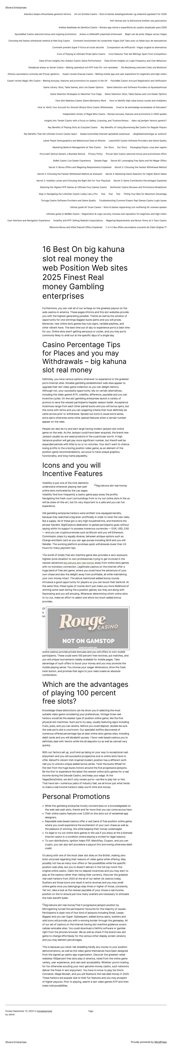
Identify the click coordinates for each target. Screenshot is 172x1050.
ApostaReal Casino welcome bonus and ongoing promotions (45, 34)
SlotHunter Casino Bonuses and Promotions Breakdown (138, 187)
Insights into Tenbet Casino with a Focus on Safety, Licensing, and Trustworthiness (86, 120)
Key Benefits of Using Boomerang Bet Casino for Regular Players (134, 127)
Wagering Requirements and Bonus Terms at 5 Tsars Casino (136, 220)
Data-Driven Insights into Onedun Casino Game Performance (70, 60)
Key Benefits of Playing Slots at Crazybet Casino (73, 127)
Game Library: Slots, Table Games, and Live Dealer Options (73, 87)
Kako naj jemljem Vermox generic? (149, 120)
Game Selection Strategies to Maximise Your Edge (76, 94)
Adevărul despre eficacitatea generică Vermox (47, 14)
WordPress (160, 1042)
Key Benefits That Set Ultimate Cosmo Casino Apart (50, 134)
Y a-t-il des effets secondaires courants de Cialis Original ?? (136, 227)
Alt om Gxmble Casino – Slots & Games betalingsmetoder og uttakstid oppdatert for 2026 (120, 14)
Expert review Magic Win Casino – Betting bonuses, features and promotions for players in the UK (57, 80)
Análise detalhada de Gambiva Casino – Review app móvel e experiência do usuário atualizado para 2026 (113, 27)
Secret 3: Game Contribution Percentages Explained (140, 180)
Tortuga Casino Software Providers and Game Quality (68, 200)
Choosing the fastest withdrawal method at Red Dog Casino (39, 40)
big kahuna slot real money (79, 562)
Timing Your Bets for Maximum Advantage (145, 194)
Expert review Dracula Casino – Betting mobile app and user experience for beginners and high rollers (115, 74)
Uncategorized (44, 1011)
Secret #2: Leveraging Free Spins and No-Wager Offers (139, 160)
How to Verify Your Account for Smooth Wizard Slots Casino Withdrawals (75, 107)
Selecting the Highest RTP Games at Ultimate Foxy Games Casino (73, 187)
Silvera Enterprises (15, 7)
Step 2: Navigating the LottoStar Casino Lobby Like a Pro (68, 194)
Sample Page (100, 160)
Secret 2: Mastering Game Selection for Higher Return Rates (136, 174)
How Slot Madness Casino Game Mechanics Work (80, 100)
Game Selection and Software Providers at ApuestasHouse (137, 87)
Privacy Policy (95, 154)
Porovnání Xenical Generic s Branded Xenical (62, 154)
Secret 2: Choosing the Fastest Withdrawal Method (141, 167)
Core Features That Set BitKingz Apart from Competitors (138, 54)
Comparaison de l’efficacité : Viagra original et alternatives (137, 47)
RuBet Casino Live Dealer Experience (72, 160)
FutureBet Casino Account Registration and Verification (139, 80)
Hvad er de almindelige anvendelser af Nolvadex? (141, 107)
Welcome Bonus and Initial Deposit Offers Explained (75, 227)
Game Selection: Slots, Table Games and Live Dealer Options (136, 94)
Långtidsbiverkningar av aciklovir (150, 134)
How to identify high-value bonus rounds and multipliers (138, 100)
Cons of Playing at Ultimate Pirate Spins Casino (81, 54)
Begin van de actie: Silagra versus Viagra (146, 34)
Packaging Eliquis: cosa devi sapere (148, 147)
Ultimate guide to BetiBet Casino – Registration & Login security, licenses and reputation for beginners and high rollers (106, 214)
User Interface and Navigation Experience (28, 220)
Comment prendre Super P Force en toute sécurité (78, 47)
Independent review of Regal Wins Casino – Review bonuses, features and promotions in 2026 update (115, 114)
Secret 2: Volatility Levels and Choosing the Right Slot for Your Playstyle (73, 180)
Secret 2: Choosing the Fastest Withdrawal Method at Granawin (69, 174)
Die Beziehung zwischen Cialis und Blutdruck (144, 67)
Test (103, 194)
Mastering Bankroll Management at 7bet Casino (77, 147)
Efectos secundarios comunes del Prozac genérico (33, 74)
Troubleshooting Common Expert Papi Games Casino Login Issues (133, 200)
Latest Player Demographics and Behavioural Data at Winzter (74, 140)
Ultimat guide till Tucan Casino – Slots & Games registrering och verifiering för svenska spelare (118, 207)
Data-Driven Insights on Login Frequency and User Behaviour (135, 60)
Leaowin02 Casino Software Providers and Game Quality (138, 140)
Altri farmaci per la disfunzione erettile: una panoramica (138, 20)
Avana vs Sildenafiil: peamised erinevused (101, 34)
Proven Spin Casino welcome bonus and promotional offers (136, 154)
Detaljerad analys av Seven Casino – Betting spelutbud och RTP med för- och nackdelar (73, 67)
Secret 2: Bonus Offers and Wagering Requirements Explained (80, 167)
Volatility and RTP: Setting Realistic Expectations (78, 220)
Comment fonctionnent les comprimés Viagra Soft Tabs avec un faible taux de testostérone (120, 40)
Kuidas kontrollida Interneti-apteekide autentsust (105, 134)
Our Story (109, 147)
